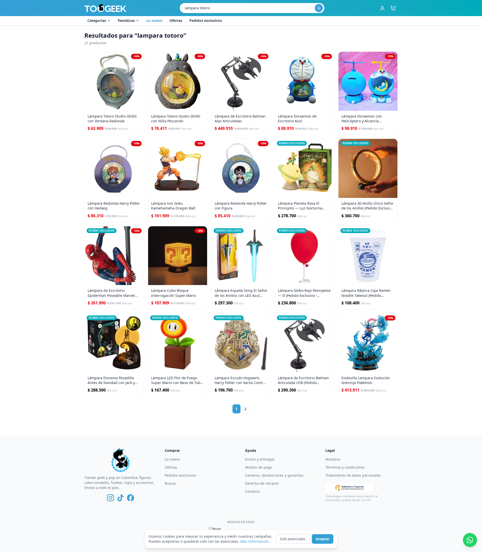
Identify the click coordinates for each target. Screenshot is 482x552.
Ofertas (175, 20)
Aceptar (322, 538)
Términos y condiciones (345, 467)
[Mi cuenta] (382, 8)
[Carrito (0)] (393, 8)
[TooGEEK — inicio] (105, 8)
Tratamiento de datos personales (353, 475)
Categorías (96, 20)
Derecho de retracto (262, 483)
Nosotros (332, 459)
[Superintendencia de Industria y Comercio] (349, 487)
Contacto (252, 491)
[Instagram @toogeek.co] (110, 497)
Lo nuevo (154, 20)
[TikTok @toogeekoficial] (120, 497)
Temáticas (126, 20)
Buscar (170, 483)
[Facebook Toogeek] (130, 497)
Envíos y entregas (260, 459)
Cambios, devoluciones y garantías (274, 475)
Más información (254, 541)
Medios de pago (258, 467)
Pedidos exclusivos (205, 20)
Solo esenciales (293, 538)
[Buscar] (319, 8)
